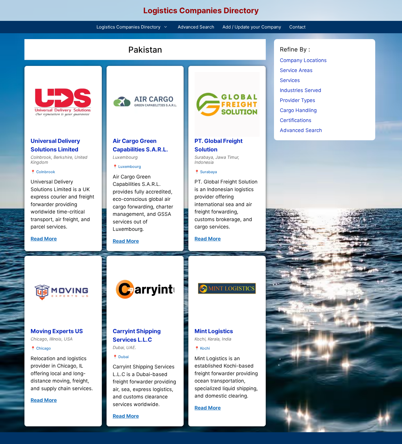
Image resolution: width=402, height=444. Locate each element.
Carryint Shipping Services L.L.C (137, 335)
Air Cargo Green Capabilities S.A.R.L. (140, 145)
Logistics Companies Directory (201, 10)
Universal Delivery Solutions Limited (55, 145)
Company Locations (303, 60)
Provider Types (297, 100)
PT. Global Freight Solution (218, 145)
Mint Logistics (214, 331)
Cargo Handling (298, 110)
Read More (44, 239)
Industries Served (300, 90)
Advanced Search (196, 27)
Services (290, 80)
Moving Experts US (57, 331)
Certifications (295, 120)
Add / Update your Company (251, 27)
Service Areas (296, 70)
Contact (297, 27)
